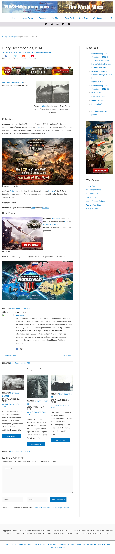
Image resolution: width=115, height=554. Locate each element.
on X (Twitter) (76, 544)
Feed (108, 544)
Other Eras (83, 18)
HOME (6, 544)
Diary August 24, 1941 (60, 400)
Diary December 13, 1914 (20, 451)
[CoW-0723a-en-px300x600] (99, 147)
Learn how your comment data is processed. (51, 507)
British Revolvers (98, 96)
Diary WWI (13, 52)
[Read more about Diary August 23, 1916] (37, 386)
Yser (33, 208)
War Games (97, 18)
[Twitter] (52, 24)
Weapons (42, 18)
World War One (17, 82)
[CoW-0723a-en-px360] (22, 233)
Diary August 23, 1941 (11, 399)
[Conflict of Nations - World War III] (37, 280)
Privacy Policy (40, 544)
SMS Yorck (56, 218)
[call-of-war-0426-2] (37, 161)
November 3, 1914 (50, 224)
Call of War (90, 186)
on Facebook (64, 544)
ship (65, 221)
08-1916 (30, 412)
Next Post (68, 356)
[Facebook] (46, 24)
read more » (11, 436)
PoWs (38, 127)
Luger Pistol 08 (97, 100)
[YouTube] (57, 24)
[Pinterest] (63, 24)
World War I (69, 18)
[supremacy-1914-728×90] (37, 71)
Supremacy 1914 (93, 194)
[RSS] (69, 24)
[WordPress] (21, 349)
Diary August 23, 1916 (35, 407)
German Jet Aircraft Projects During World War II (101, 74)
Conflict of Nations (93, 190)
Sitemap (13, 544)
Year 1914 (31, 52)
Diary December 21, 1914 (20, 363)
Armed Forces (27, 18)
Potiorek (13, 191)
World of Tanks (92, 209)
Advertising (52, 544)
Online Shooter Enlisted (95, 201)
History (14, 18)
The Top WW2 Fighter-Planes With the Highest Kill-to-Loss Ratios (101, 64)
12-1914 (5, 52)
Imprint (30, 544)
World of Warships (93, 205)
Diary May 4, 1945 (98, 82)
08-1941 (5, 404)
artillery (44, 106)
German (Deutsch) (58, 547)
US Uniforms (96, 93)
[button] (112, 18)
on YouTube (88, 544)
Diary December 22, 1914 (20, 309)
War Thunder (91, 197)
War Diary (55, 18)
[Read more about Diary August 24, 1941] (62, 382)
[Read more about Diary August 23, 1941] (13, 382)
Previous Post (9, 356)
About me (22, 544)
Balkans (51, 191)
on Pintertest (99, 544)
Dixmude (45, 208)
